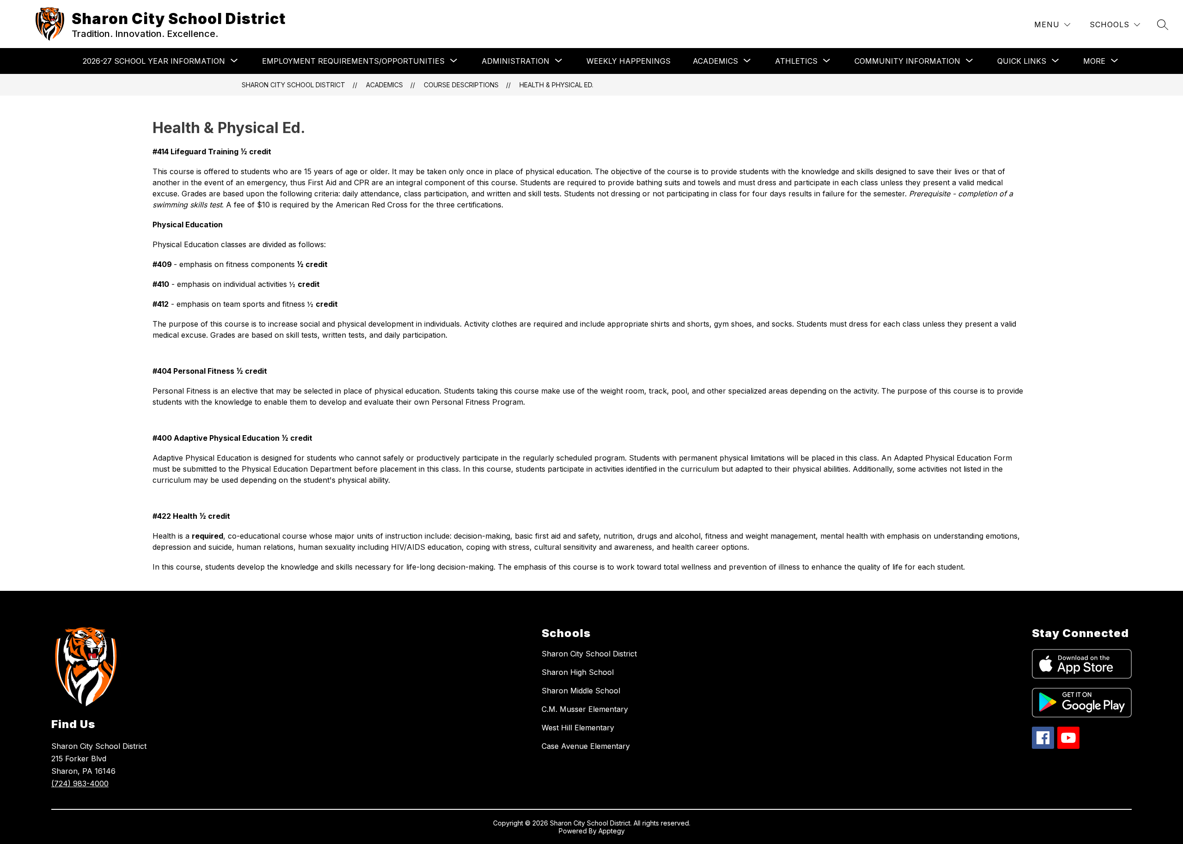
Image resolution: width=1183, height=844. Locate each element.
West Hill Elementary (578, 727)
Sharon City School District (293, 85)
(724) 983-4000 (80, 783)
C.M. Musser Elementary (585, 709)
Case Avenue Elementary (586, 746)
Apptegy (611, 831)
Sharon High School (578, 672)
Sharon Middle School (581, 690)
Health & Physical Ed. (556, 85)
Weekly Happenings (628, 61)
